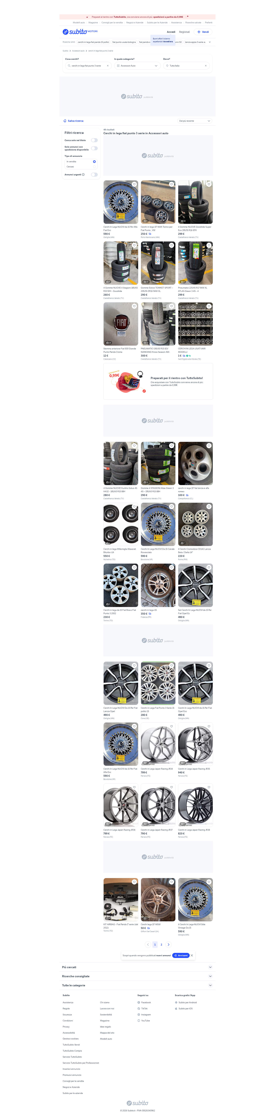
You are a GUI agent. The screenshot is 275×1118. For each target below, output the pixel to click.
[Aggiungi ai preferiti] (134, 184)
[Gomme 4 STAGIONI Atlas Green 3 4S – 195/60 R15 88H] (158, 471)
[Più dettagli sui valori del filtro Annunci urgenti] (83, 174)
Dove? (166, 59)
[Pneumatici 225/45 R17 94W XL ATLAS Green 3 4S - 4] (195, 270)
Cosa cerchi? (72, 59)
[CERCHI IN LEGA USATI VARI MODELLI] (195, 331)
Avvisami (183, 955)
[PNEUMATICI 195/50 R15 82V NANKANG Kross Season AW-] (158, 331)
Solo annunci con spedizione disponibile (77, 148)
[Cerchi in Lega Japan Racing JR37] (158, 810)
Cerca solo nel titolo (75, 140)
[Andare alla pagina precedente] (148, 944)
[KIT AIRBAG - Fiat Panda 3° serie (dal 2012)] (120, 907)
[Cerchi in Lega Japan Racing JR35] (195, 751)
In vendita (71, 161)
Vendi (205, 31)
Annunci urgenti (73, 174)
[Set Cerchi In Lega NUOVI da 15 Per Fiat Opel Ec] (195, 592)
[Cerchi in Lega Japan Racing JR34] (158, 751)
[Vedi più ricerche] (209, 42)
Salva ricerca (75, 120)
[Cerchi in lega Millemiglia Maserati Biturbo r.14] (120, 532)
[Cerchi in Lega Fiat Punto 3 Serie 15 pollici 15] (158, 690)
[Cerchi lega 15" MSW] (158, 907)
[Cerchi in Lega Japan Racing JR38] (195, 810)
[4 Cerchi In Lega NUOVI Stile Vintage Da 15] (195, 907)
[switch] (94, 140)
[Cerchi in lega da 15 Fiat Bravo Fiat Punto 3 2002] (120, 592)
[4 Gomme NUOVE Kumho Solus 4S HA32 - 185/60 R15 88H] (120, 471)
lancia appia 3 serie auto (196, 42)
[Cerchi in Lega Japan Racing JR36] (120, 810)
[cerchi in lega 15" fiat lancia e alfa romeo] (195, 471)
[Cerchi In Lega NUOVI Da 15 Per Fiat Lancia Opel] (120, 690)
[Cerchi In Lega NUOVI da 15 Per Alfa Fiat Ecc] (120, 209)
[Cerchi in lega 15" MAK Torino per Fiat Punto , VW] (158, 209)
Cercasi (70, 166)
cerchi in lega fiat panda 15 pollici (93, 42)
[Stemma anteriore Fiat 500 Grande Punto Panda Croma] (120, 331)
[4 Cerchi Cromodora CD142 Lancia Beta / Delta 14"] (195, 532)
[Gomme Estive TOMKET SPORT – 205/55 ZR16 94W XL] (158, 270)
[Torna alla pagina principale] (81, 32)
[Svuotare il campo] (107, 65)
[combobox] (88, 65)
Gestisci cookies (71, 1038)
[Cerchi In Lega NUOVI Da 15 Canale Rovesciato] (158, 532)
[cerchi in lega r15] (158, 592)
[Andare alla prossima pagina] (168, 944)
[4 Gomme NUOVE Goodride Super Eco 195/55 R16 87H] (195, 209)
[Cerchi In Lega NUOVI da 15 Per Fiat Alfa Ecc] (120, 751)
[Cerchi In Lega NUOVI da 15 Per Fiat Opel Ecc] (195, 690)
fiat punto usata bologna (124, 42)
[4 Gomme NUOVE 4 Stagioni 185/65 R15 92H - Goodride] (120, 270)
